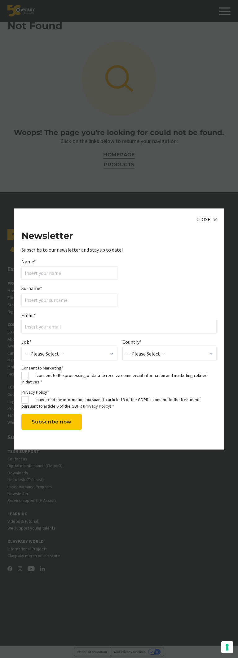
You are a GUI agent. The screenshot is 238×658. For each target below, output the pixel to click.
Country (132, 342)
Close (203, 219)
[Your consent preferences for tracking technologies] (227, 647)
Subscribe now (52, 422)
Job (26, 342)
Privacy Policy (97, 406)
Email (28, 315)
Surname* (31, 288)
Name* (28, 261)
